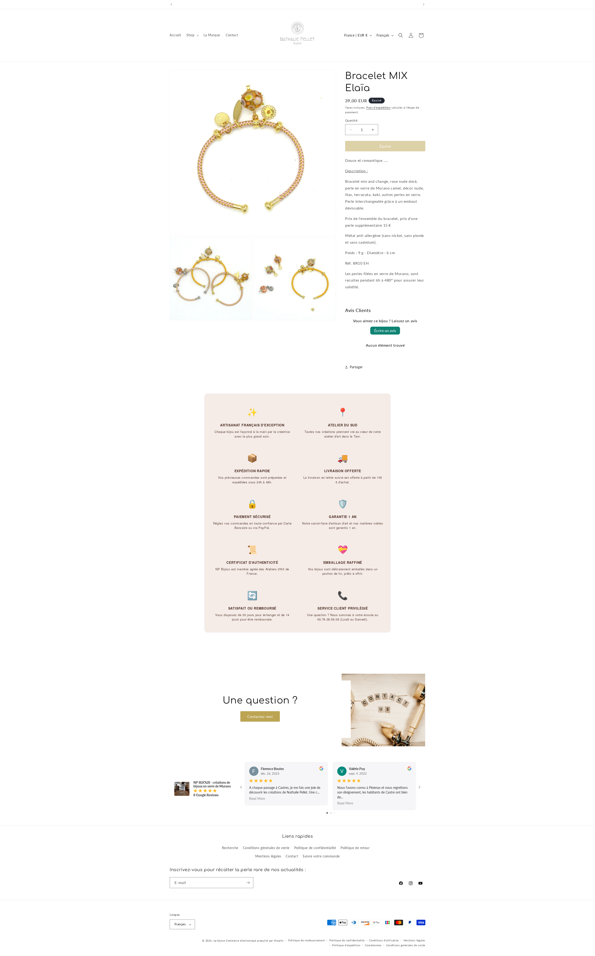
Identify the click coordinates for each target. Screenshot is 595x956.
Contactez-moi (260, 716)
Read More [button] (257, 798)
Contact (292, 856)
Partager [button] (356, 367)
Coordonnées (373, 945)
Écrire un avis (385, 330)
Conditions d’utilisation (384, 940)
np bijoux (219, 940)
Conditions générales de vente (266, 848)
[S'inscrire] (248, 882)
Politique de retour (355, 848)
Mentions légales (268, 856)
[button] (192, 35)
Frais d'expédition (378, 107)
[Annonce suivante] (424, 4)
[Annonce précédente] (171, 4)
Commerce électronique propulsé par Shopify (255, 940)
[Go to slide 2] (330, 812)
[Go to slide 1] (327, 813)
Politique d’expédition (346, 945)
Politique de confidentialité (315, 848)
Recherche (230, 848)
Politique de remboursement (306, 940)
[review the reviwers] (321, 769)
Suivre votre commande (321, 856)
